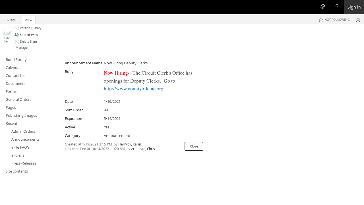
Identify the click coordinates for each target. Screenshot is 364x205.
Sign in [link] (354, 7)
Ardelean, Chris (143, 148)
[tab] (12, 19)
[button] (7, 35)
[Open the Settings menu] (323, 7)
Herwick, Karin (129, 144)
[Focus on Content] (358, 19)
